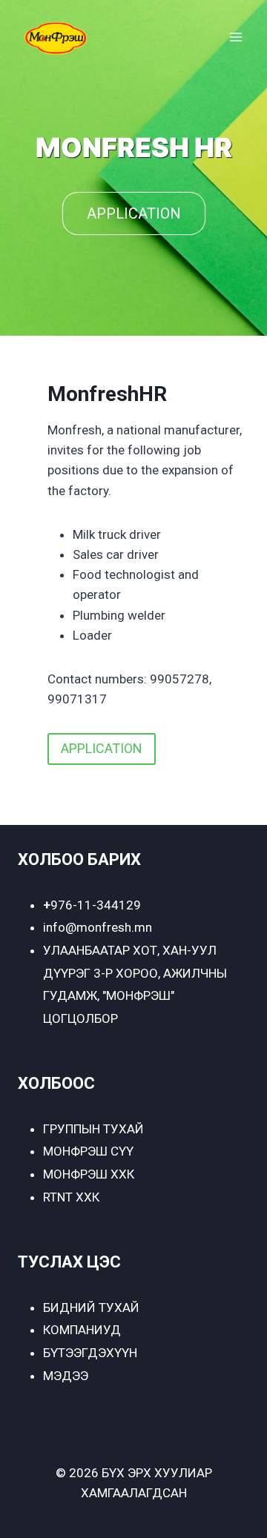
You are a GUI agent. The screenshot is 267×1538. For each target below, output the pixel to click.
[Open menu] (235, 36)
